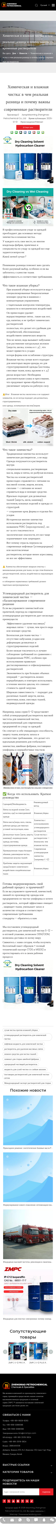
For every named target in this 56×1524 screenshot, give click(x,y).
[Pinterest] (22, 1501)
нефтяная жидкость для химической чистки (23, 1043)
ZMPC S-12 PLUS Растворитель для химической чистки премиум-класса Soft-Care (38, 1362)
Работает (39, 121)
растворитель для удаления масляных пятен (23, 1048)
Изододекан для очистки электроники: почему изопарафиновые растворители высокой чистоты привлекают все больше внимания (28, 1318)
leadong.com (35, 1514)
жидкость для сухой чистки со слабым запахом (25, 1069)
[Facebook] (4, 1501)
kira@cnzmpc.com (27, 1433)
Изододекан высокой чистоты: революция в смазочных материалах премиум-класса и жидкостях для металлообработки (28, 1261)
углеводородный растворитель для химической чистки (25, 1037)
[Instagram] (18, 1501)
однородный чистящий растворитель (20, 1064)
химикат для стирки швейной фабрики (21, 1059)
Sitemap (13, 1514)
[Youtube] (13, 1501)
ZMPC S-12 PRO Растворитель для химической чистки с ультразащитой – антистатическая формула (17, 1362)
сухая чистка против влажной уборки (21, 1030)
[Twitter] (9, 1501)
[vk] (27, 1501)
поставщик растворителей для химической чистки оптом (26, 1076)
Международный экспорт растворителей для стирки (27, 1083)
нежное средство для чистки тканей (20, 1054)
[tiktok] (31, 1501)
